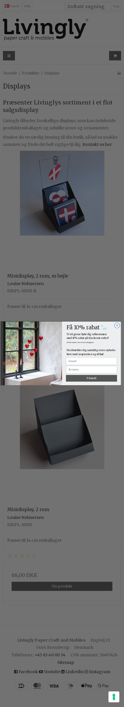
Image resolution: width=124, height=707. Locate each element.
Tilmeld (91, 378)
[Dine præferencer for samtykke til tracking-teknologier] (113, 696)
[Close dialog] (117, 325)
